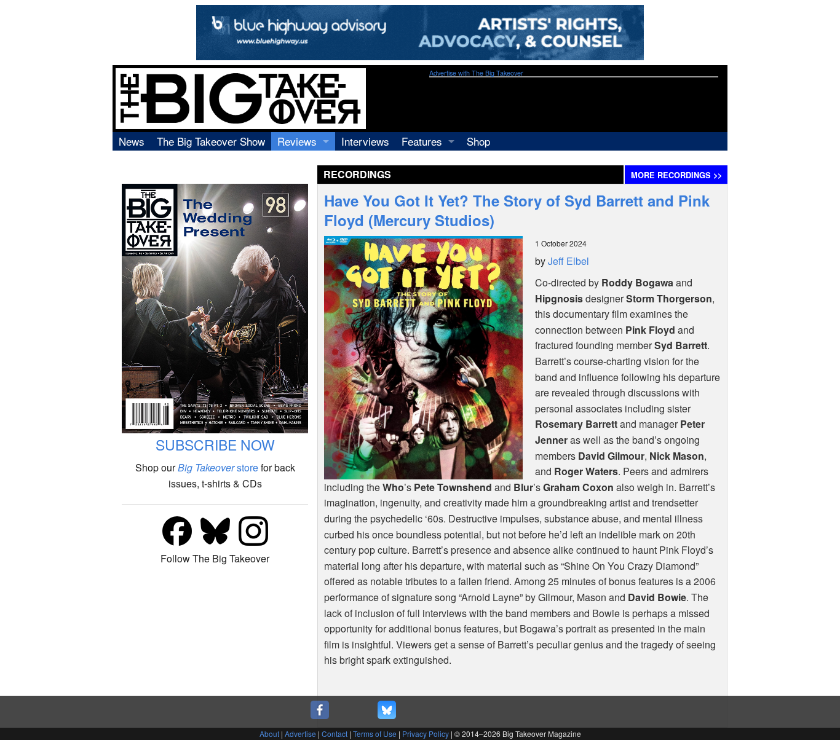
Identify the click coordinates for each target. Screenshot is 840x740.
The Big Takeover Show (211, 141)
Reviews (297, 141)
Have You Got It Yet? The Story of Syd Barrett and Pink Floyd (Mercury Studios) (517, 210)
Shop (478, 141)
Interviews (365, 141)
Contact (334, 733)
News (132, 141)
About (269, 733)
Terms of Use (375, 733)
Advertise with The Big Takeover (476, 72)
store (218, 467)
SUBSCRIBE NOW (215, 445)
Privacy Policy (425, 733)
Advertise (300, 733)
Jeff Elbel (568, 261)
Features (422, 141)
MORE (676, 175)
